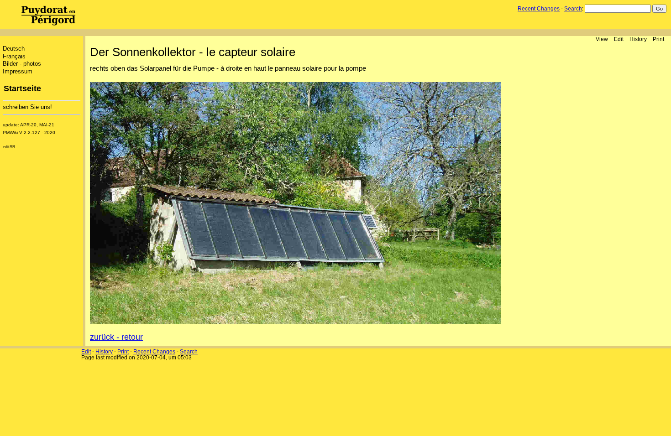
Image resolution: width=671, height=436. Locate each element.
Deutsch (14, 49)
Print (658, 39)
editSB (9, 147)
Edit (619, 39)
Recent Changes (539, 8)
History (638, 39)
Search (573, 8)
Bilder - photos (22, 64)
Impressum (17, 71)
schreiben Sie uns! (27, 107)
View (602, 39)
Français (14, 56)
